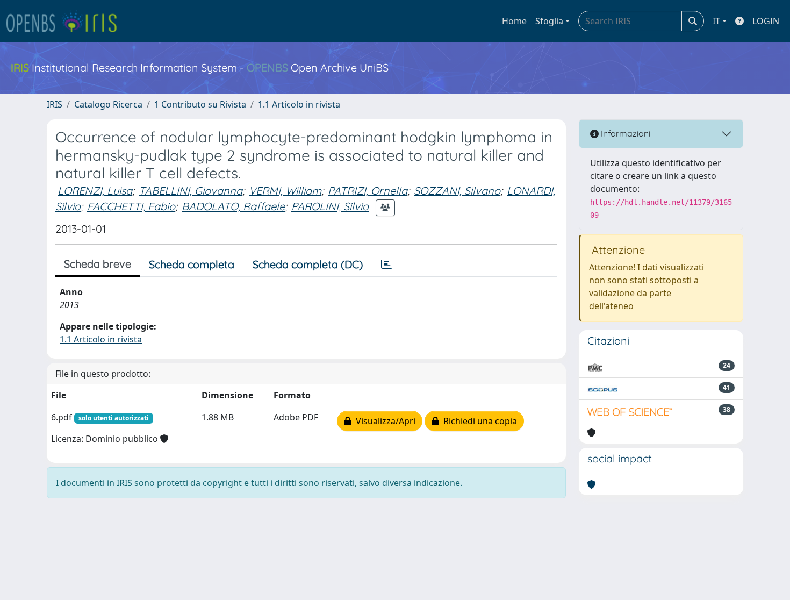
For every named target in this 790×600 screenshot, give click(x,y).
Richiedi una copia (478, 421)
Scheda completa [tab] (191, 264)
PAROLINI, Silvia (330, 206)
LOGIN (765, 21)
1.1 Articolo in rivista (299, 104)
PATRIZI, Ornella (367, 190)
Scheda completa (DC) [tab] (308, 264)
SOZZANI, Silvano (457, 190)
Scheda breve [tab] (97, 263)
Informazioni (624, 133)
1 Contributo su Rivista (200, 104)
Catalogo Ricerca (108, 104)
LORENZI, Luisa (95, 190)
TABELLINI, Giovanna (190, 190)
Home (514, 21)
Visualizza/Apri (383, 421)
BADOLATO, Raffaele (233, 206)
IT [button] (716, 21)
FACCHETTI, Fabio (131, 206)
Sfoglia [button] (549, 21)
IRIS (54, 104)
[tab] (386, 264)
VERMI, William (285, 190)
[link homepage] (66, 21)
